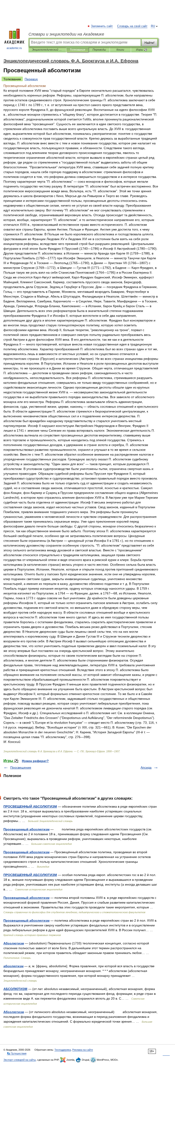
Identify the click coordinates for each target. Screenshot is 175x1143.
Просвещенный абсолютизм (26, 829)
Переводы (99, 49)
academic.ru (14, 48)
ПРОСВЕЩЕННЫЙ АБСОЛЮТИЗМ (30, 806)
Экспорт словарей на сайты (19, 1059)
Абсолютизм (13, 943)
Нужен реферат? (35, 761)
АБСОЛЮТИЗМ (15, 989)
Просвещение (20, 767)
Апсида (146, 767)
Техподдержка (62, 1049)
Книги (120, 49)
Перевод (31, 79)
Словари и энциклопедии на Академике (66, 34)
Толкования (77, 49)
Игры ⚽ (141, 49)
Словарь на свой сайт (132, 26)
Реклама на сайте (82, 1049)
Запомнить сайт (102, 26)
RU (153, 26)
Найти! (149, 42)
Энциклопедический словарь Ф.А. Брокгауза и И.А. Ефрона (47, 49)
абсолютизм (13, 966)
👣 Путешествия (16, 1053)
